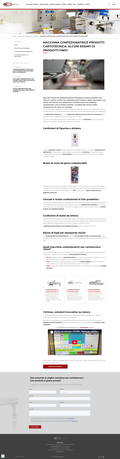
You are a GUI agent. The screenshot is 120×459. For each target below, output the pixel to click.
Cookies (22, 456)
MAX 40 (48, 257)
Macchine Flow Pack (32, 4)
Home (14, 36)
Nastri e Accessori (54, 4)
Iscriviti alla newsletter (58, 456)
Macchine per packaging (22, 48)
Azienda (69, 4)
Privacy (17, 456)
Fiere (16, 45)
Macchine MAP (44, 4)
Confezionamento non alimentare (21, 55)
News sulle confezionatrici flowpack (28, 36)
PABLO (48, 266)
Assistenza (80, 4)
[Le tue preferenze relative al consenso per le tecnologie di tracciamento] (2, 456)
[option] (53, 290)
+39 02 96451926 (56, 446)
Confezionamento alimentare (23, 51)
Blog (74, 4)
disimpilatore (84, 327)
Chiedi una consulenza (55, 366)
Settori (64, 4)
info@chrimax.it (60, 451)
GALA (48, 261)
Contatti (87, 4)
